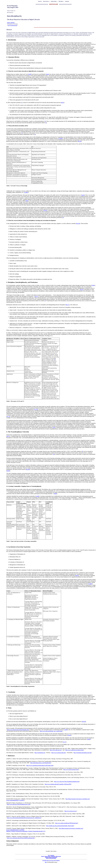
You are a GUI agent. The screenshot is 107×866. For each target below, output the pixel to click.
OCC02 (36, 409)
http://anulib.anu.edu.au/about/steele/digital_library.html (60, 825)
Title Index (53, 856)
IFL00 (79, 141)
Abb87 (89, 739)
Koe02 (45, 210)
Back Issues (58, 856)
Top (49, 855)
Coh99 (65, 729)
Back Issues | (46, 1)
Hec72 (67, 304)
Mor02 (77, 575)
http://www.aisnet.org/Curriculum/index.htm (18, 729)
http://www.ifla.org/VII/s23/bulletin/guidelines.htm (66, 781)
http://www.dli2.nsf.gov (56, 750)
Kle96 (8, 470)
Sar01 (47, 74)
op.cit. (64, 742)
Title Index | (61, 1)
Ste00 (26, 200)
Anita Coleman (10, 22)
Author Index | (54, 1)
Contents (67, 1)
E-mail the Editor (52, 858)
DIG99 (84, 721)
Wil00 (55, 493)
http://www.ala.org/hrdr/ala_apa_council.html (51, 731)
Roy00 (28, 469)
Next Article (54, 857)
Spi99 (29, 74)
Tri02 (54, 427)
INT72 (36, 296)
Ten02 (83, 195)
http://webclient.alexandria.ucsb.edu (82, 752)
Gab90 (37, 496)
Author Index (47, 856)
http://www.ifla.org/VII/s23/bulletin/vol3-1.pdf (18, 804)
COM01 (61, 138)
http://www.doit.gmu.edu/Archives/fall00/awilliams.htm (21, 838)
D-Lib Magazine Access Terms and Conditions (51, 860)
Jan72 (8, 436)
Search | (40, 1)
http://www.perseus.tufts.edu (58, 752)
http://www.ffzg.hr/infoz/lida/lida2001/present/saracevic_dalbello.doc (24, 817)
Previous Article (48, 857)
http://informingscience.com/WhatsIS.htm (40, 762)
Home (47, 858)
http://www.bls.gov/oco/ (71, 811)
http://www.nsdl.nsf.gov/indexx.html (74, 750)
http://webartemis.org (40, 752)
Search (42, 856)
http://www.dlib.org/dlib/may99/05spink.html (66, 823)
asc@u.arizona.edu (12, 25)
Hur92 (81, 289)
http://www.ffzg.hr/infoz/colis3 (71, 769)
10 (53, 454)
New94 (78, 223)
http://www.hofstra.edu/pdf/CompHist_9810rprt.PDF (58, 784)
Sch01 (93, 285)
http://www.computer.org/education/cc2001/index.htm (39, 765)
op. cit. (8, 416)
